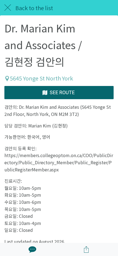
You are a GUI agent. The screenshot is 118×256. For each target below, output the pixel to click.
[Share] (86, 249)
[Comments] (31, 249)
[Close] (7, 7)
